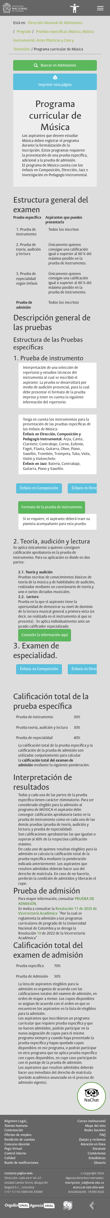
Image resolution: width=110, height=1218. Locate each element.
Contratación (13, 1130)
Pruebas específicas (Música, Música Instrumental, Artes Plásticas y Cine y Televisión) (53, 41)
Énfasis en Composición (39, 488)
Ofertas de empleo (17, 1135)
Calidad (9, 1158)
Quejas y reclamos (92, 1139)
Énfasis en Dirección (88, 488)
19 (39, 933)
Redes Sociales (95, 1130)
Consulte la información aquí (44, 635)
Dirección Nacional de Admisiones (55, 23)
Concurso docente (17, 1144)
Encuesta (99, 1149)
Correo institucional (91, 1121)
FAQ (102, 1135)
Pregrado (24, 32)
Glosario (100, 1163)
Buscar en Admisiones (58, 65)
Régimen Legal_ (16, 1121)
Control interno (15, 1153)
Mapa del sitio (95, 1126)
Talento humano (16, 1126)
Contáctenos (97, 1153)
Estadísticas (97, 1158)
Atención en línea (93, 1144)
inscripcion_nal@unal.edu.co (84, 1183)
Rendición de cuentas (19, 1139)
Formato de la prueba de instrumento (51, 507)
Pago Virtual (13, 1149)
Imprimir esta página (55, 85)
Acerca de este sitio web (88, 1187)
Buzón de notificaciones (21, 1163)
